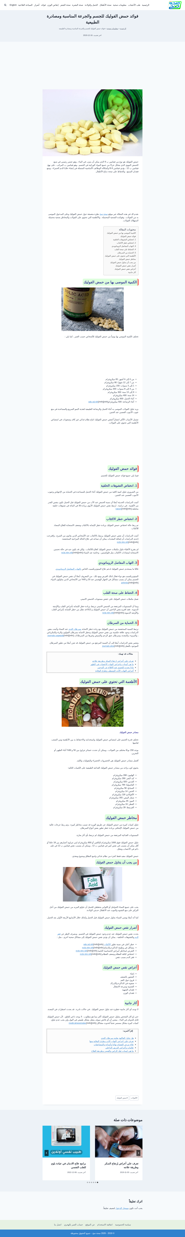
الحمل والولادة (91, 5)
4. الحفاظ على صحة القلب (125, 249)
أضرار (36, 5)
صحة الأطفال (105, 5)
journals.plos (108, 646)
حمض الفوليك (122, 1098)
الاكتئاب (107, 944)
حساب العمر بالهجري (73, 1224)
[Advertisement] (92, 69)
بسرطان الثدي (74, 629)
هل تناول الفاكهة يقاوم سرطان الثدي (117, 1038)
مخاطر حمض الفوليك (127, 259)
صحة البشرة (77, 5)
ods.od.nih (93, 402)
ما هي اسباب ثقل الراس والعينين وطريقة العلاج (112, 1051)
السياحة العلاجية (25, 5)
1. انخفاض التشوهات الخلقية (124, 239)
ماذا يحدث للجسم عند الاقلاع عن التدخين (115, 667)
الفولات (134, 1098)
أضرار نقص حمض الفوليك (125, 266)
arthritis (124, 583)
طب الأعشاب (134, 5)
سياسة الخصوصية (123, 1224)
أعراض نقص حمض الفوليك (125, 269)
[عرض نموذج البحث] (5, 5)
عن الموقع (90, 1224)
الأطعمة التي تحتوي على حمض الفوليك (120, 256)
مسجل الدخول (122, 1208)
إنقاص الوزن (53, 5)
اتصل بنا (57, 1224)
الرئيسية (145, 5)
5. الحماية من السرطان (126, 253)
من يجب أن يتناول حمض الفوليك (123, 262)
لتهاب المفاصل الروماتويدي (68, 569)
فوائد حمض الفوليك (128, 236)
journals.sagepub (56, 635)
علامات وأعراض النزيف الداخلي (119, 1048)
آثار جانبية (132, 272)
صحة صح (104, 214)
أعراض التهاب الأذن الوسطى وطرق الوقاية (114, 671)
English (13, 5)
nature (118, 509)
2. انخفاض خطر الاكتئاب (126, 243)
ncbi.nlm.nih (122, 542)
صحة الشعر (65, 5)
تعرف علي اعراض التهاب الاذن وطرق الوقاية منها (111, 1041)
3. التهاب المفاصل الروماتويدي (124, 246)
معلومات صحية (119, 5)
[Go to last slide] (138, 1153)
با (80, 569)
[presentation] (118, 1141)
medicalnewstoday (77, 1023)
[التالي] (47, 1153)
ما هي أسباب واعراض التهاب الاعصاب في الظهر (112, 664)
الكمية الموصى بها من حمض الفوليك (121, 233)
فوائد (43, 5)
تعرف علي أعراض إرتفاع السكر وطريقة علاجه (113, 661)
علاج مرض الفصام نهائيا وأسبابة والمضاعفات (114, 1044)
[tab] (97, 1182)
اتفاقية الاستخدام (105, 1224)
